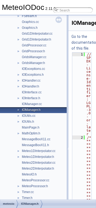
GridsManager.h (33, 63)
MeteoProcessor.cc (35, 180)
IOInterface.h (31, 98)
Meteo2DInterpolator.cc (38, 163)
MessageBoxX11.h (35, 145)
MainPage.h (30, 127)
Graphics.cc (30, 22)
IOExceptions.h (33, 75)
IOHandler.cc (31, 80)
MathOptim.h (31, 133)
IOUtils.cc (28, 116)
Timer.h (27, 198)
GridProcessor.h (33, 51)
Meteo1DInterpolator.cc (38, 151)
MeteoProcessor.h (35, 186)
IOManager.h (31, 110)
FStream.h (29, 16)
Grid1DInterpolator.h (36, 39)
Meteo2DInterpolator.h (38, 168)
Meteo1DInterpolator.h (38, 157)
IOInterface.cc (32, 92)
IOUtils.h (28, 121)
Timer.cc (28, 192)
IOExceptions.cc (33, 69)
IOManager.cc (32, 104)
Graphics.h (30, 28)
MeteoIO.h (29, 174)
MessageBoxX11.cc (36, 139)
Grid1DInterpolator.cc (37, 33)
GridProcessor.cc (34, 45)
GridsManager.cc (34, 57)
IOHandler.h (30, 86)
